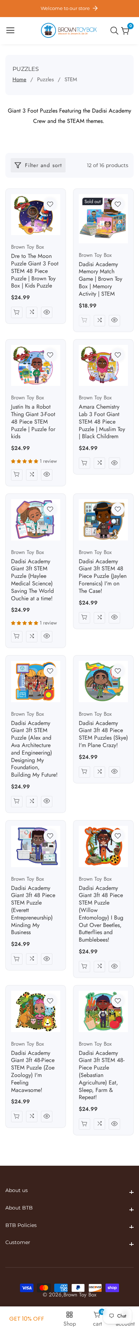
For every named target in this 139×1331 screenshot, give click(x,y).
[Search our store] (115, 30)
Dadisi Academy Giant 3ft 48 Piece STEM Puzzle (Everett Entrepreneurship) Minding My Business (33, 911)
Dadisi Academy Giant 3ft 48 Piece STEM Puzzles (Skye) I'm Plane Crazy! (103, 734)
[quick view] (46, 312)
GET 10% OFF (26, 1319)
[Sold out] (84, 320)
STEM (71, 79)
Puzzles (45, 79)
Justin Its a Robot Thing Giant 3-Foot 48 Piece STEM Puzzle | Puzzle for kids (33, 421)
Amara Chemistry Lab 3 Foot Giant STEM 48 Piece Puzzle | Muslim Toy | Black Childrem (102, 421)
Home (19, 79)
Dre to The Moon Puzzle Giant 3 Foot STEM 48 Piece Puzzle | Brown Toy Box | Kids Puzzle (34, 271)
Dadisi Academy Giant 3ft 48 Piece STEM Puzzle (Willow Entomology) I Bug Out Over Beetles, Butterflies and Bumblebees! (101, 914)
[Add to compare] (31, 312)
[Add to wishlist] (50, 204)
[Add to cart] (16, 312)
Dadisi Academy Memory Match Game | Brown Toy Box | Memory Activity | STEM (100, 279)
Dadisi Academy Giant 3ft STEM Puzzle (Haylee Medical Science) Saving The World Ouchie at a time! (32, 580)
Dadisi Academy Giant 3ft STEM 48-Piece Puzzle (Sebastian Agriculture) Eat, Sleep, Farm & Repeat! (101, 1076)
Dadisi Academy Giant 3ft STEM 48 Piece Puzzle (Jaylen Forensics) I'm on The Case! (103, 576)
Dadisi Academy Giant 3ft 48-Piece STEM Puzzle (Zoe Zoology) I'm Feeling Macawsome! (33, 1072)
